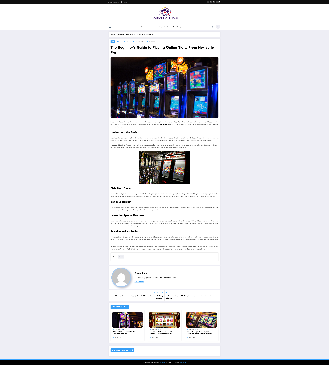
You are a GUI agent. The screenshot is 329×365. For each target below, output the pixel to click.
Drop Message (177, 27)
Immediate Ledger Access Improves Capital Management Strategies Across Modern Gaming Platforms (199, 333)
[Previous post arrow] (111, 295)
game (120, 42)
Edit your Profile (166, 277)
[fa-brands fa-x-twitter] (211, 2)
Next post (169, 293)
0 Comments (152, 42)
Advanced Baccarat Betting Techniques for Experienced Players (188, 297)
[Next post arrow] (217, 295)
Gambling (167, 27)
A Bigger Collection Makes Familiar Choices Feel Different (124, 333)
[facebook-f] (208, 2)
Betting (159, 27)
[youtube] (219, 2)
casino (149, 27)
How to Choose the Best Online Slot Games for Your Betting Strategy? (139, 297)
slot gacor (163, 124)
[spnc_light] (218, 27)
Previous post (158, 293)
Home (142, 27)
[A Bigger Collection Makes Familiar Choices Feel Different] (127, 320)
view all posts (139, 282)
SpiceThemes (183, 362)
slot (154, 27)
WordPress (162, 362)
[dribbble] (214, 2)
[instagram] (217, 2)
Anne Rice (128, 42)
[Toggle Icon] (110, 27)
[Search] (212, 27)
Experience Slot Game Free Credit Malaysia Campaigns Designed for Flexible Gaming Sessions (161, 333)
